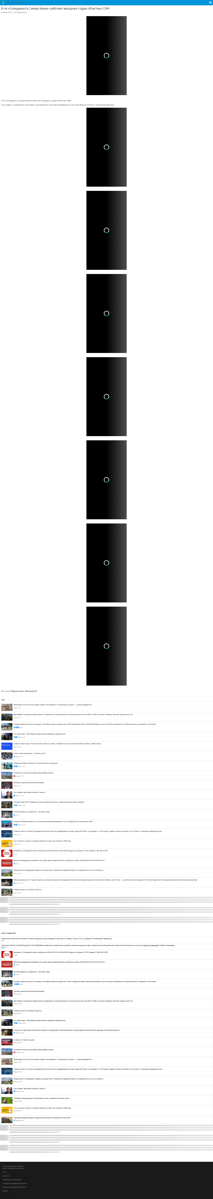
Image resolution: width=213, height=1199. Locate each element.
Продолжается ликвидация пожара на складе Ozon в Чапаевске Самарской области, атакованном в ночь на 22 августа (58, 870)
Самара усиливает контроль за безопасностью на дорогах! (36, 763)
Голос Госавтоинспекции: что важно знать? (30, 753)
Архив (5, 1191)
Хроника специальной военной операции (29, 782)
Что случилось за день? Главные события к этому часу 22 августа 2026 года (42, 841)
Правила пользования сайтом (14, 1187)
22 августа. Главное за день (24, 1040)
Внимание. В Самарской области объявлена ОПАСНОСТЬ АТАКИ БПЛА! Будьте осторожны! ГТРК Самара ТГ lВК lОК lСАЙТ (61, 851)
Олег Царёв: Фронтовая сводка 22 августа (29, 792)
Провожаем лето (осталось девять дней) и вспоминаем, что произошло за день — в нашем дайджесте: (53, 705)
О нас (5, 1172)
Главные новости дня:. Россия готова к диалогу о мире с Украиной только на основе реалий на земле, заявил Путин (57, 744)
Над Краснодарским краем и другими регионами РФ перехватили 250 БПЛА (42, 1118)
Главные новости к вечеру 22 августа (27, 889)
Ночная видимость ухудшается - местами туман (32, 812)
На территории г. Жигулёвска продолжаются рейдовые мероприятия (39, 734)
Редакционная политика (12, 1180)
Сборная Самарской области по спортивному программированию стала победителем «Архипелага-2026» (53, 821)
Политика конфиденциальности (15, 1183)
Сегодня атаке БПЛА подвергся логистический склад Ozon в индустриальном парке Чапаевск (49, 802)
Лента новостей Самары (12, 1195)
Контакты (6, 1176)
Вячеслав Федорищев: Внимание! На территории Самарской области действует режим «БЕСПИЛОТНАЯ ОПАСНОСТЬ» (59, 860)
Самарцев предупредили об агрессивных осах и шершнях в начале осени (41, 1098)
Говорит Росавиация (150, 945)
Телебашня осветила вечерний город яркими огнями (33, 773)
